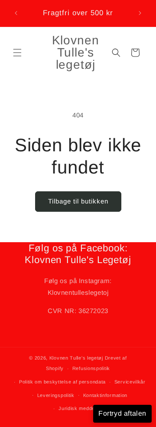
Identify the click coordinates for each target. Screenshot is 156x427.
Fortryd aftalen (122, 413)
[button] (17, 52)
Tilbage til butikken (78, 201)
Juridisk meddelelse (82, 408)
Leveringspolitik (56, 395)
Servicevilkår (130, 381)
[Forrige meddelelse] (16, 13)
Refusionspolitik (91, 368)
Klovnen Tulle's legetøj (76, 357)
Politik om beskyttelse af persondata (62, 381)
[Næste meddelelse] (140, 13)
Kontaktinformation (105, 395)
